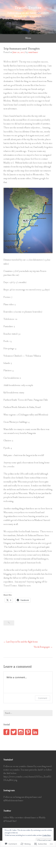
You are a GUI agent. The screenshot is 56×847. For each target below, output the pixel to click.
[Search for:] (28, 713)
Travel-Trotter (28, 8)
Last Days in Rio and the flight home (22, 641)
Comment (42, 698)
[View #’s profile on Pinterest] (28, 732)
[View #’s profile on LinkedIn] (35, 732)
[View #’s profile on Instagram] (21, 732)
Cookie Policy (46, 835)
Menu (28, 38)
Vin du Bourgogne (42, 646)
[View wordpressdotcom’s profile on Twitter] (14, 732)
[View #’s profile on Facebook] (6, 732)
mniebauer (33, 52)
